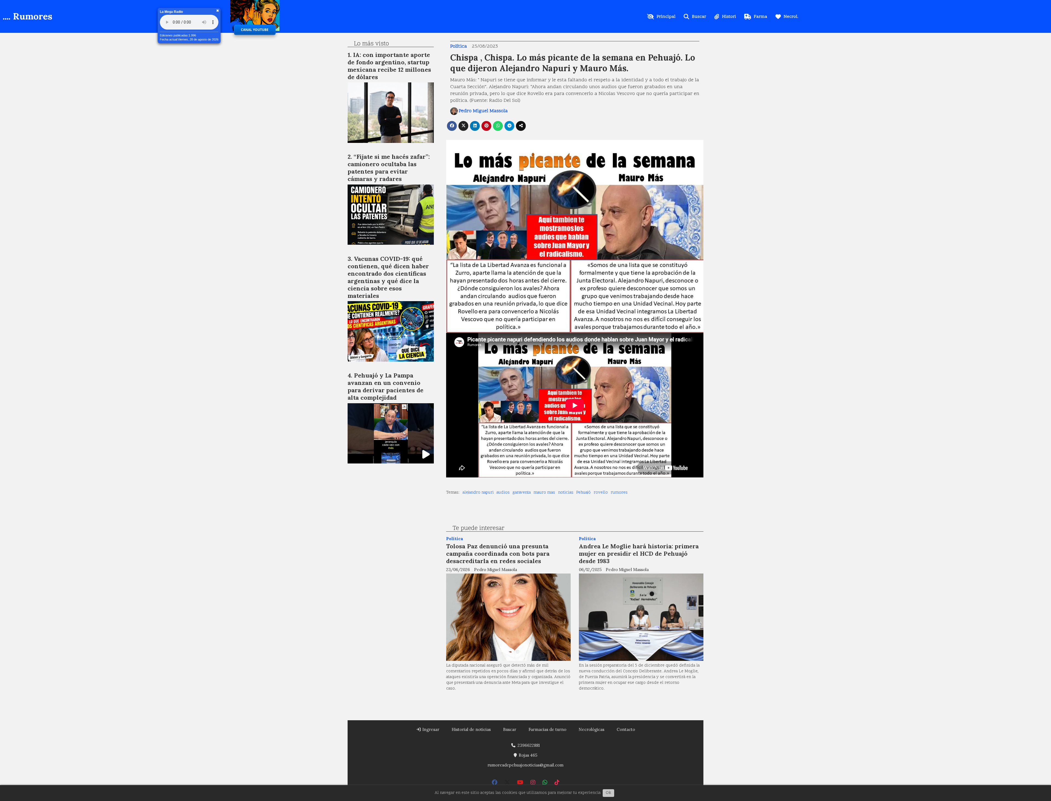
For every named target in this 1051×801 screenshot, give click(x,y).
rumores (619, 492)
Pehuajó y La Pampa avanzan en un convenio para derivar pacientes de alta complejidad (385, 386)
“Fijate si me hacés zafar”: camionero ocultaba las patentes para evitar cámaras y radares (389, 168)
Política (458, 46)
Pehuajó (583, 492)
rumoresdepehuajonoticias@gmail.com (525, 765)
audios (503, 492)
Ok (608, 793)
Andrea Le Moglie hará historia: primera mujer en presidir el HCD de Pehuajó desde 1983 (639, 553)
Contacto (626, 729)
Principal (666, 17)
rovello (601, 492)
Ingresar (430, 729)
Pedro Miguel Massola (483, 111)
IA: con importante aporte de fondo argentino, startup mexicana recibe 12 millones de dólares (389, 66)
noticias (565, 492)
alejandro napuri (478, 492)
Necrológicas (591, 729)
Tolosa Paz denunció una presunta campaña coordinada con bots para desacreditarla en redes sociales (498, 553)
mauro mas (544, 492)
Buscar (699, 17)
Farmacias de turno (547, 729)
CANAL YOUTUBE (254, 29)
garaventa (522, 492)
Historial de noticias (471, 729)
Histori (729, 17)
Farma (760, 17)
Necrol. (791, 17)
